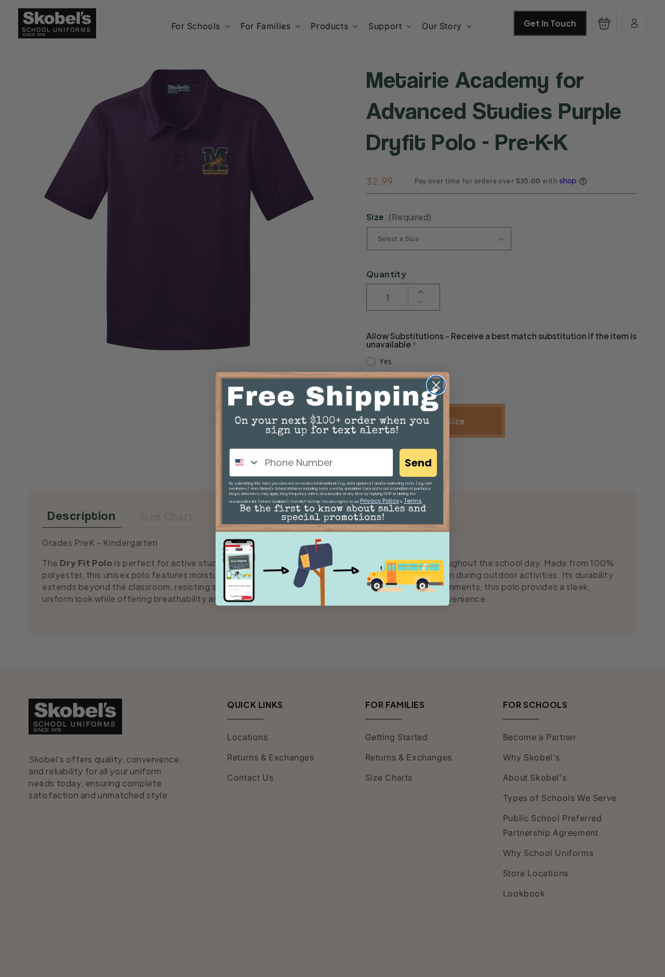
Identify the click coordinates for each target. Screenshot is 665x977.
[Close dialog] (436, 385)
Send (418, 463)
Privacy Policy (379, 501)
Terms (413, 501)
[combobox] (245, 462)
